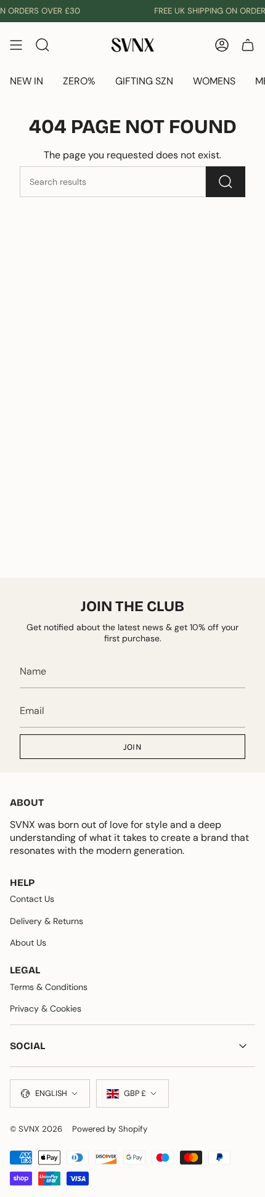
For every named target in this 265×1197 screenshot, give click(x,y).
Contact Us (32, 898)
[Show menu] (16, 45)
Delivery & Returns (46, 921)
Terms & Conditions (49, 986)
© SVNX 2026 (36, 1129)
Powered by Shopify (109, 1129)
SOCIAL (27, 1046)
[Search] (225, 181)
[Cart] (248, 45)
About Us (28, 942)
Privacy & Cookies (45, 1008)
